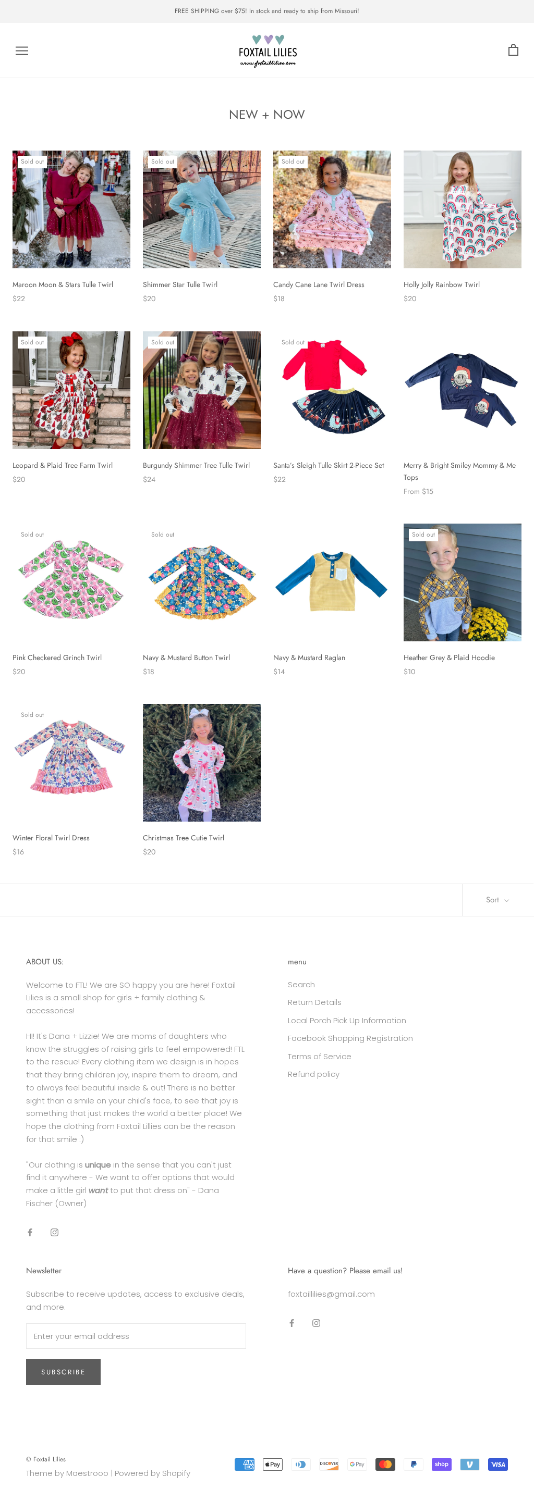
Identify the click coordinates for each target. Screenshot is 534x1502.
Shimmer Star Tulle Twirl (180, 284)
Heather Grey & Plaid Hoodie (449, 657)
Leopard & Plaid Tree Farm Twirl (63, 465)
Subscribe (63, 1372)
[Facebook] (30, 1232)
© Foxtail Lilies (46, 1459)
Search (301, 984)
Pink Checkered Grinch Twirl (57, 657)
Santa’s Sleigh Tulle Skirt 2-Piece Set (328, 465)
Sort (494, 899)
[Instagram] (54, 1232)
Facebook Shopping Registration (350, 1038)
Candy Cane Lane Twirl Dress (319, 284)
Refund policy (313, 1074)
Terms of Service (319, 1056)
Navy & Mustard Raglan (309, 657)
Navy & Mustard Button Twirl (186, 657)
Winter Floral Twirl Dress (51, 838)
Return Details (315, 1002)
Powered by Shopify (152, 1473)
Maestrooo (87, 1473)
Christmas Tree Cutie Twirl (183, 838)
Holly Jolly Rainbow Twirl (442, 284)
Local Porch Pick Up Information (347, 1020)
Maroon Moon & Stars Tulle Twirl (63, 284)
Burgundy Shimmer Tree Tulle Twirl (196, 465)
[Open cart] (513, 50)
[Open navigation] (22, 50)
